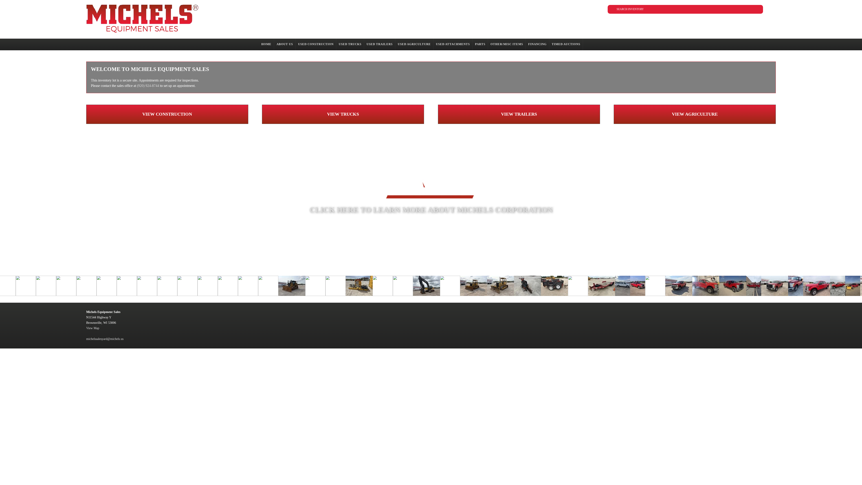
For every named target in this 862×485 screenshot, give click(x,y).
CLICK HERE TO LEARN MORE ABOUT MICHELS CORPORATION (431, 209)
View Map (92, 328)
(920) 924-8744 (148, 86)
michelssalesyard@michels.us (104, 339)
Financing (537, 44)
